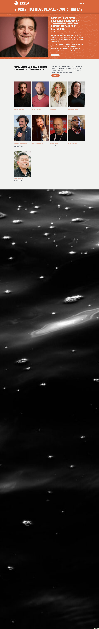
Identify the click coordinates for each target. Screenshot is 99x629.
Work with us (55, 75)
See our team (55, 55)
